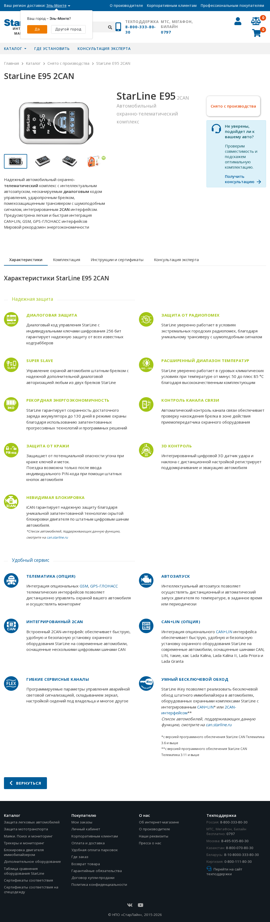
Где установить (52, 48)
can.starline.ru (57, 537)
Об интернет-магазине (159, 822)
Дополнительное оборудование (32, 861)
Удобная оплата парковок (94, 849)
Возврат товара (85, 863)
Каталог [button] (13, 48)
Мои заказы (81, 822)
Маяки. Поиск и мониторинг (28, 836)
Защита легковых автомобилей (32, 822)
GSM (84, 586)
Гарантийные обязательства (96, 870)
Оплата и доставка (88, 843)
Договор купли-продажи (92, 877)
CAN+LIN (224, 631)
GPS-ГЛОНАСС (104, 586)
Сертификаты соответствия (28, 880)
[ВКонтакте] (129, 905)
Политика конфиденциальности (99, 884)
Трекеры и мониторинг (24, 843)
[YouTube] (140, 905)
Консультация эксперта (104, 48)
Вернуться (28, 783)
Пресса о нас (150, 843)
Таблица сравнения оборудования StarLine (24, 871)
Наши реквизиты (153, 836)
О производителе (126, 5)
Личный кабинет (85, 829)
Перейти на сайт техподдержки (224, 871)
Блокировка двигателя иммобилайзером (24, 852)
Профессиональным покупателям (232, 5)
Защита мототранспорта (26, 829)
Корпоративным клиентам (172, 5)
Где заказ (79, 856)
